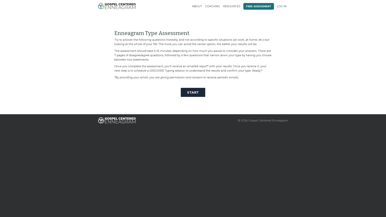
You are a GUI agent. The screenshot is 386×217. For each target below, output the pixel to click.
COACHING (212, 6)
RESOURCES (231, 6)
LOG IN (281, 6)
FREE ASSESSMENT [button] (258, 6)
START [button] (193, 92)
